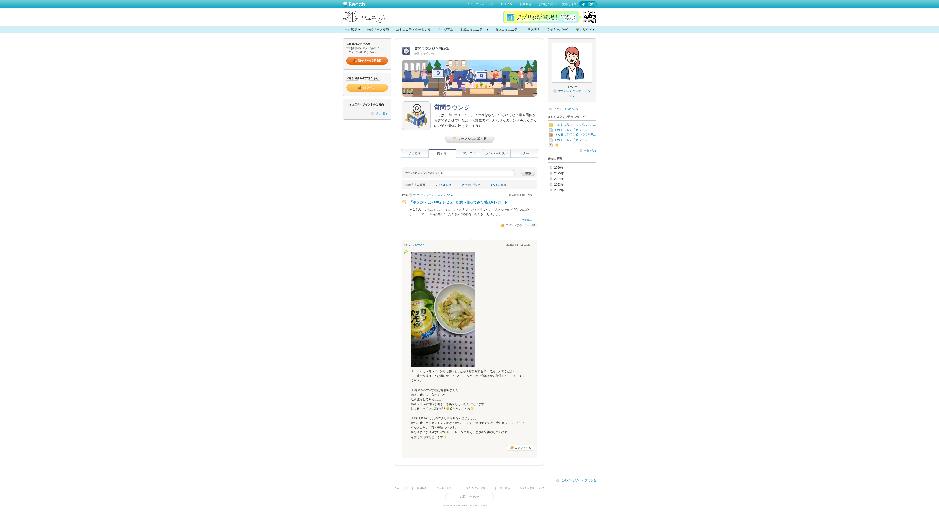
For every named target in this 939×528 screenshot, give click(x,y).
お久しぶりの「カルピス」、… (575, 124)
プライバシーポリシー (478, 488)
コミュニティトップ (480, 4)
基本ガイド (584, 29)
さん (433, 194)
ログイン (507, 4)
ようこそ (414, 153)
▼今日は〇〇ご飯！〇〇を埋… (575, 134)
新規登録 (526, 4)
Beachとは (401, 488)
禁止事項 (505, 488)
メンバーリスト (497, 153)
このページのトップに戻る (578, 480)
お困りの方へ (548, 4)
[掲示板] (442, 153)
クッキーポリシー (446, 488)
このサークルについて (566, 109)
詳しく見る (382, 113)
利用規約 (422, 488)
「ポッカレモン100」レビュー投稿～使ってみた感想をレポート (458, 202)
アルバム (469, 153)
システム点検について (532, 488)
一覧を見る (590, 150)
